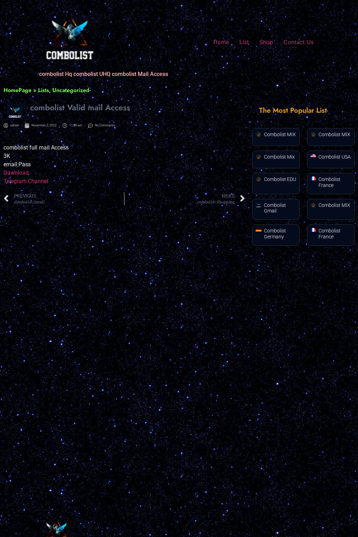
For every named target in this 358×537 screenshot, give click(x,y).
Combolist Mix (279, 157)
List (244, 42)
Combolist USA (334, 157)
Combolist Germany (275, 233)
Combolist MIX (280, 134)
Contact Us (299, 42)
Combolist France (329, 182)
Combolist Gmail (275, 208)
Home (221, 42)
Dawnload (16, 172)
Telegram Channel (25, 181)
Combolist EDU (280, 179)
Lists (43, 90)
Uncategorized (71, 90)
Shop (266, 42)
